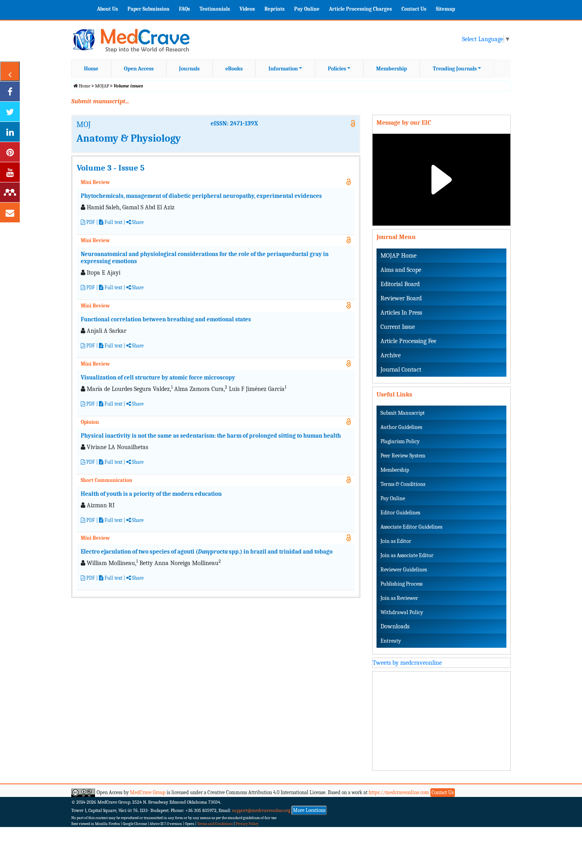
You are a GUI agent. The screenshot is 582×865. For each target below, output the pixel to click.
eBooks (234, 68)
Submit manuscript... (100, 101)
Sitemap (445, 9)
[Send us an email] (10, 212)
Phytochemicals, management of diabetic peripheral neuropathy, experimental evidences (201, 195)
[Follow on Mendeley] (10, 192)
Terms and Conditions (215, 823)
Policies (337, 68)
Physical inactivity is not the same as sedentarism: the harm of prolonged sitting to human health (211, 435)
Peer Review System (402, 455)
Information (283, 68)
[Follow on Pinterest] (10, 152)
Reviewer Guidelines (403, 569)
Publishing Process (401, 583)
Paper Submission (148, 9)
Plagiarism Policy (400, 441)
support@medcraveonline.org (261, 810)
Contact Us (413, 9)
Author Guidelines (401, 427)
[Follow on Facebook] (10, 91)
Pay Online (307, 9)
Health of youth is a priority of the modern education (151, 493)
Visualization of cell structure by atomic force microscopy (158, 377)
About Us (107, 9)
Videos (247, 9)
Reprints (274, 9)
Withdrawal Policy (401, 612)
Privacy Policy (247, 823)
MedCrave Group (147, 792)
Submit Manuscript (402, 413)
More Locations (309, 810)
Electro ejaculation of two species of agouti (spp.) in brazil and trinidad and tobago (207, 551)
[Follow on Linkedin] (10, 132)
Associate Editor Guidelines (411, 527)
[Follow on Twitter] (10, 111)
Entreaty (390, 640)
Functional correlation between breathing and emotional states (166, 319)
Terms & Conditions (402, 484)
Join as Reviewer (399, 598)
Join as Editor (395, 541)
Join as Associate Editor (407, 555)
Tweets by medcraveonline (407, 662)
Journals (189, 68)
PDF (90, 222)
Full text (112, 222)
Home (91, 68)
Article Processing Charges (360, 9)
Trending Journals (455, 68)
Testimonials (215, 9)
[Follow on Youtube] (10, 172)
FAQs (184, 9)
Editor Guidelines (400, 512)
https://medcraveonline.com (399, 792)
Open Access (139, 68)
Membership (391, 68)
